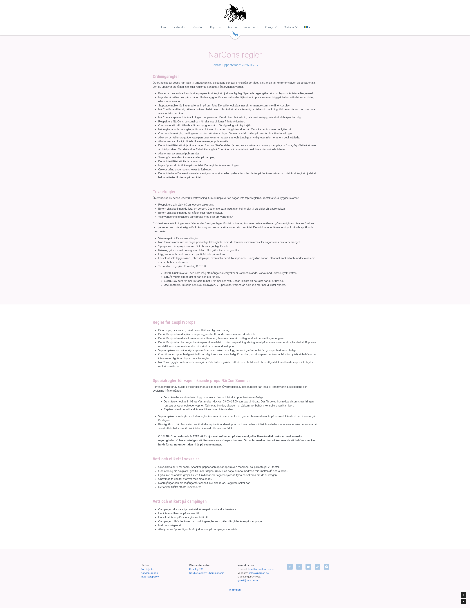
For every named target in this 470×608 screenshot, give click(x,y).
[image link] (235, 13)
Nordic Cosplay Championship (206, 572)
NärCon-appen (149, 572)
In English (235, 589)
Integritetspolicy (150, 576)
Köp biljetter (147, 569)
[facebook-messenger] (326, 567)
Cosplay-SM (196, 569)
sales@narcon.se (259, 572)
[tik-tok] (317, 567)
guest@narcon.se (248, 580)
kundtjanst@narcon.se (261, 569)
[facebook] (290, 567)
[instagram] (299, 567)
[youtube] (308, 567)
